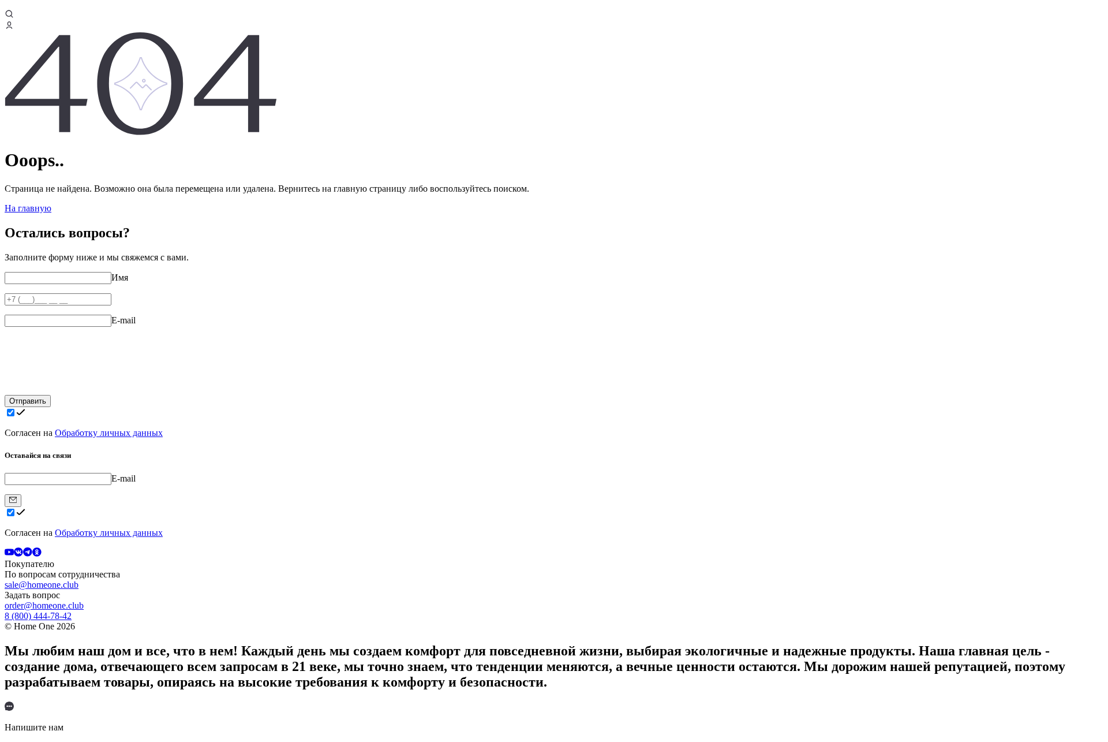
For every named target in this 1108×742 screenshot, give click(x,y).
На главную (28, 208)
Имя (119, 277)
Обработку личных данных (109, 433)
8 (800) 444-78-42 (38, 616)
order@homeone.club (44, 605)
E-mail (123, 320)
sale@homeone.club (41, 585)
